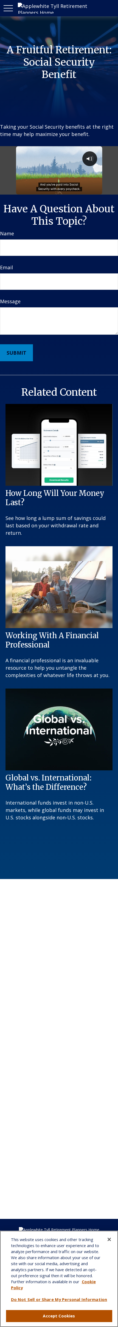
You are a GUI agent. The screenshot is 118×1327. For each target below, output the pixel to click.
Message (10, 301)
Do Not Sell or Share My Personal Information (59, 1299)
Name (7, 233)
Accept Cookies (59, 1316)
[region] (59, 1279)
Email (6, 267)
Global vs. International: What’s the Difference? (48, 782)
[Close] (109, 1239)
